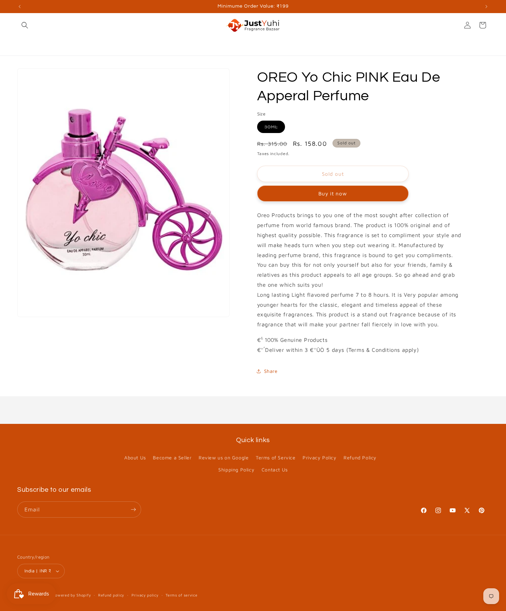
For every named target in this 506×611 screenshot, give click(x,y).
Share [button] (271, 371)
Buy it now (332, 193)
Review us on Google (224, 457)
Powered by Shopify (72, 595)
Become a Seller (172, 457)
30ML (274, 128)
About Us (135, 457)
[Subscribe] (133, 509)
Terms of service (181, 595)
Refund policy (111, 595)
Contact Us (275, 469)
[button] (24, 25)
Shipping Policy (236, 469)
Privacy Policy (319, 457)
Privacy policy (145, 595)
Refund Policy (360, 457)
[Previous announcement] (19, 6)
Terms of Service (276, 457)
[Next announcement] (486, 6)
